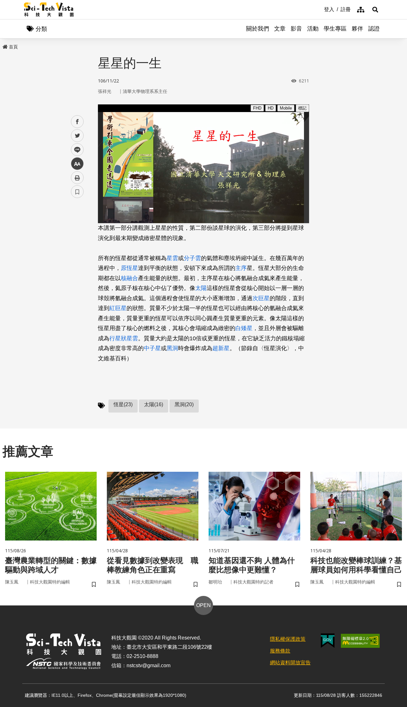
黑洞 (172, 348)
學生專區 (335, 28)
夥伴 (357, 28)
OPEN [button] (203, 605)
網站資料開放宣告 (290, 662)
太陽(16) (153, 404)
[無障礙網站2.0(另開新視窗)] (360, 641)
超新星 (221, 348)
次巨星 (261, 298)
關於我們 (257, 28)
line (75, 149)
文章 (280, 28)
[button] (375, 9)
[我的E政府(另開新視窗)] (328, 640)
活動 (313, 28)
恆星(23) (123, 404)
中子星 (152, 348)
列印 (77, 177)
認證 (374, 28)
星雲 (172, 258)
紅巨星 (118, 308)
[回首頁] (48, 9)
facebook (77, 121)
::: (319, 9)
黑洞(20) (184, 404)
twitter (77, 135)
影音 (296, 28)
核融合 (129, 278)
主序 (241, 268)
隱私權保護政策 (288, 639)
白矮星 (243, 328)
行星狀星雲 (123, 338)
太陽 (201, 288)
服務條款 (280, 651)
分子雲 (192, 258)
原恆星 (129, 268)
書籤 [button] (77, 191)
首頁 (13, 46)
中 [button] (77, 163)
